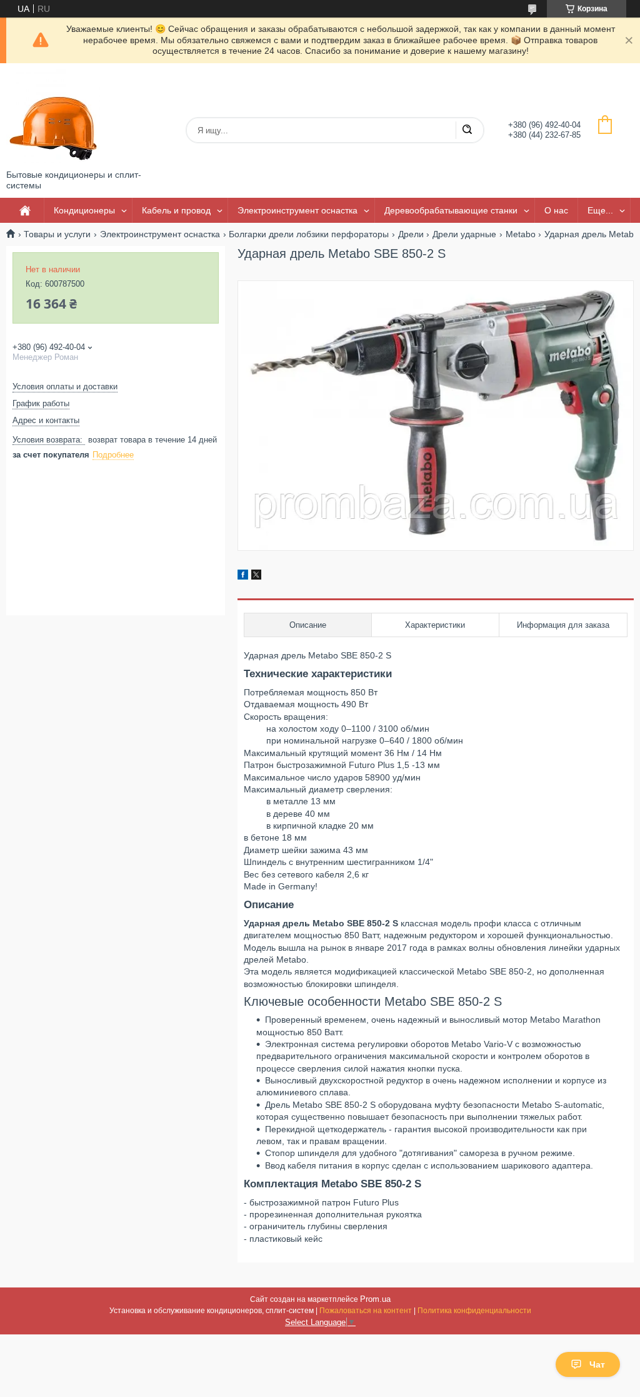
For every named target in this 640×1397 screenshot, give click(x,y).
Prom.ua (375, 1299)
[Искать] (467, 130)
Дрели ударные (464, 234)
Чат (597, 1364)
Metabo (521, 234)
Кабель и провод (176, 210)
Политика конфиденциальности (474, 1310)
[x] (256, 576)
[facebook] (243, 576)
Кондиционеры (84, 210)
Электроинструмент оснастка (298, 210)
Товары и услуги (57, 234)
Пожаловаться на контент (365, 1310)
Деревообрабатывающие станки (451, 210)
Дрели (411, 234)
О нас (556, 210)
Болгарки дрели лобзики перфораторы (309, 234)
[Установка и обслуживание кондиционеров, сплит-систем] (53, 116)
